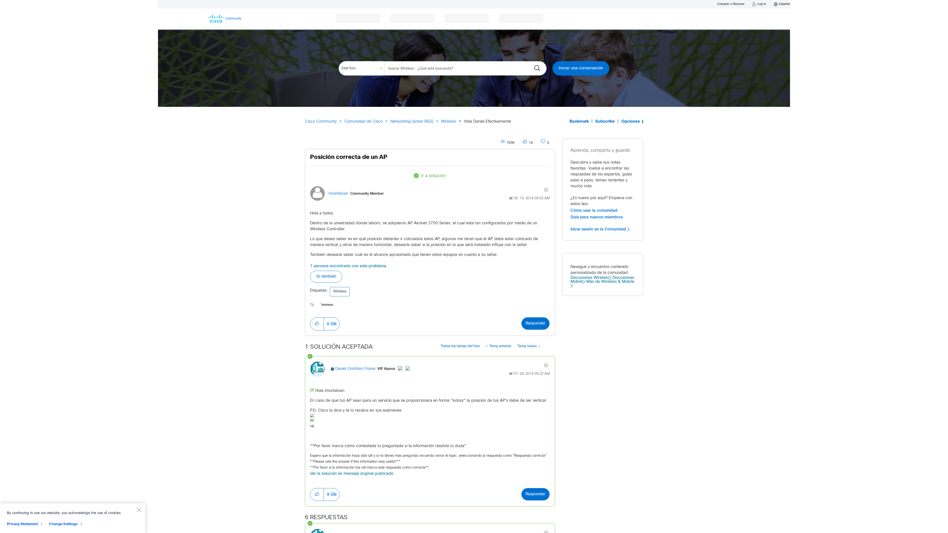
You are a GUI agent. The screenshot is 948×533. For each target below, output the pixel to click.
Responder (535, 323)
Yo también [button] (326, 276)
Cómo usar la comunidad (594, 210)
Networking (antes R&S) (411, 121)
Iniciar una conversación (581, 68)
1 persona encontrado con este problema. (348, 266)
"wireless (326, 305)
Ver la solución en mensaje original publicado (351, 474)
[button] (317, 323)
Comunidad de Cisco (363, 121)
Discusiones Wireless (590, 278)
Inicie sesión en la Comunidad (599, 229)
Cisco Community (321, 121)
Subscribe (605, 121)
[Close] (138, 509)
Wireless (448, 121)
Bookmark (579, 121)
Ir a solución (433, 176)
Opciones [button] (630, 121)
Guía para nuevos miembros (597, 217)
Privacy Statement (22, 524)
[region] (72, 518)
